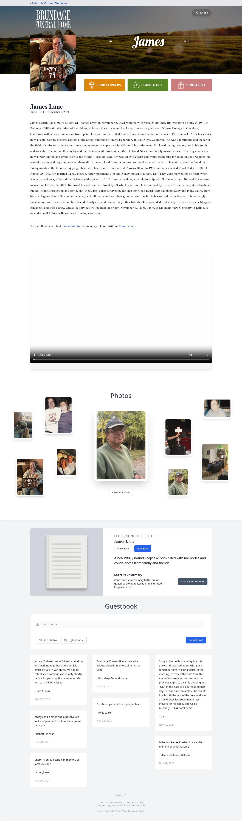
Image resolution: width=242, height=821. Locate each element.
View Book (123, 548)
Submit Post (196, 640)
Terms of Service (130, 805)
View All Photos (121, 492)
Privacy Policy (111, 805)
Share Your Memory (192, 581)
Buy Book (142, 548)
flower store (126, 226)
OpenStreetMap (125, 811)
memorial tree (73, 226)
